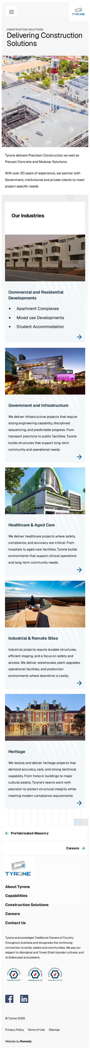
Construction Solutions (27, 904)
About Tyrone (17, 886)
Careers (75, 848)
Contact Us (15, 922)
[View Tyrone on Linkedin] (24, 999)
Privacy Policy (14, 1030)
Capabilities (16, 895)
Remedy (26, 1041)
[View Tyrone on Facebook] (9, 999)
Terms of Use (36, 1030)
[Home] (79, 11)
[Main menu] (12, 11)
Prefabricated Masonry (30, 833)
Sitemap (54, 1030)
